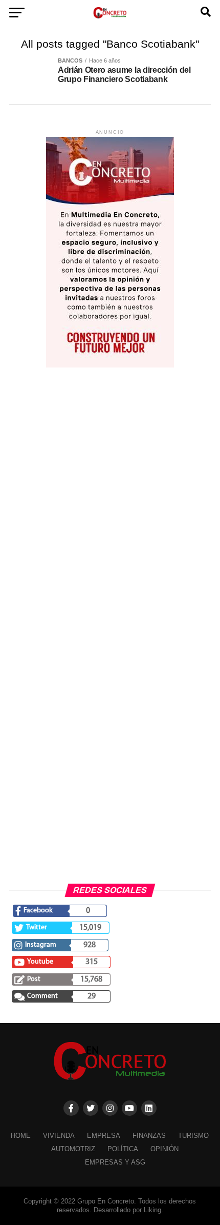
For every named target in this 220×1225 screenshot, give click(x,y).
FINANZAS (149, 1135)
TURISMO (193, 1135)
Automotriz (73, 1149)
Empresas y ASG (115, 1162)
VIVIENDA (59, 1135)
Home (21, 1135)
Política (122, 1149)
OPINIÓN (164, 1149)
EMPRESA (103, 1135)
